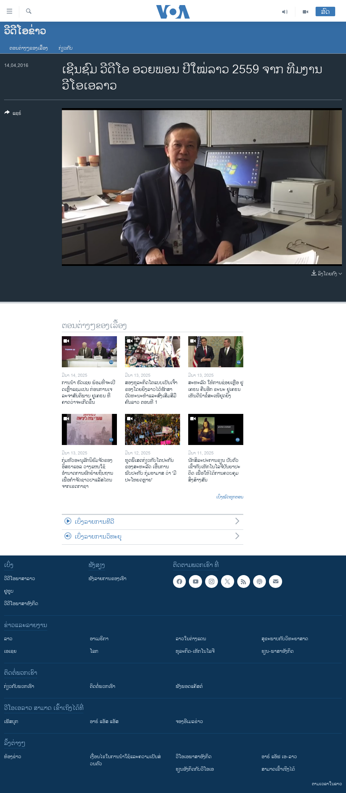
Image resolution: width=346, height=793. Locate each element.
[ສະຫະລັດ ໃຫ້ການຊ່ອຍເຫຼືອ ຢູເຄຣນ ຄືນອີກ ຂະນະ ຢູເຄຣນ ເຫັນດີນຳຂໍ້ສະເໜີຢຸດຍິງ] (215, 351)
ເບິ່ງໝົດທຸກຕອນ (229, 497)
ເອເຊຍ (10, 651)
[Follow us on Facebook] (179, 581)
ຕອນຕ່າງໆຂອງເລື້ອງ (28, 48)
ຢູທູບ (9, 591)
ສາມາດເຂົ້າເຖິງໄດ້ (278, 769)
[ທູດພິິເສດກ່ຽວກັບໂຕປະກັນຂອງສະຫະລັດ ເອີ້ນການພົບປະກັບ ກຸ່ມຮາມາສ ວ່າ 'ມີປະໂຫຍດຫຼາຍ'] (152, 429)
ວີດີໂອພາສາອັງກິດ (21, 603)
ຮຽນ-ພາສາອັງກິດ (278, 651)
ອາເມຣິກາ (99, 638)
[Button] (12, 114)
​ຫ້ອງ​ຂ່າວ (12, 756)
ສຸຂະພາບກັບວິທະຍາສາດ (285, 638)
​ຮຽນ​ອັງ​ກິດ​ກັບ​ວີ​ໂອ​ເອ (195, 769)
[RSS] (243, 581)
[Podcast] (259, 581)
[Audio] (285, 12)
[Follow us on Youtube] (195, 581)
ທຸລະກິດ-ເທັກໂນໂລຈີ (195, 651)
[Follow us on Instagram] (211, 581)
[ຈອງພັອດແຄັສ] (275, 581)
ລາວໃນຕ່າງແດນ (191, 638)
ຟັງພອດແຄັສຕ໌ (189, 686)
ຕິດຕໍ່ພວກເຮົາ (102, 686)
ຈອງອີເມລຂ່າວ (189, 721)
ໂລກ (94, 651)
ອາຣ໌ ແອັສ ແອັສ (104, 721)
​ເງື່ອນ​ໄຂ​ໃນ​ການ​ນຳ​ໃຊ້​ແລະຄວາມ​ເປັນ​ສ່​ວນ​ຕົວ (125, 760)
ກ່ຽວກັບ (66, 48)
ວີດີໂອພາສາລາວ (19, 578)
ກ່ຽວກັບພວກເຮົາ (19, 686)
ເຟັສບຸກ (11, 721)
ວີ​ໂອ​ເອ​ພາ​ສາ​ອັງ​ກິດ (194, 756)
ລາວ (8, 638)
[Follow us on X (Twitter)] (227, 581)
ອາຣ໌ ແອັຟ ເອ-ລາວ (279, 756)
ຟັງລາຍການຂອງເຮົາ (107, 578)
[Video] (305, 12)
